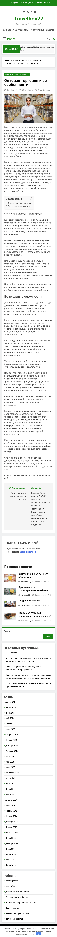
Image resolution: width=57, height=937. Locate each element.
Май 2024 (9, 794)
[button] (28, 199)
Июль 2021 (10, 849)
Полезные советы (14, 919)
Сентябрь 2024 (12, 773)
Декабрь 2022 (11, 843)
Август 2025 (10, 756)
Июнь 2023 (10, 838)
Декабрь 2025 (11, 745)
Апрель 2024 (11, 800)
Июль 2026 (10, 707)
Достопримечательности (17, 891)
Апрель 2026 (11, 724)
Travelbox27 (28, 19)
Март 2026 (10, 729)
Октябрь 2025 (11, 751)
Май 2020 (9, 860)
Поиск (7, 631)
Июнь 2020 (10, 854)
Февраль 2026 (11, 734)
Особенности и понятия (19, 203)
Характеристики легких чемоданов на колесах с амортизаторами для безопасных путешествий (25, 3)
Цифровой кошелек (29, 600)
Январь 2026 (11, 740)
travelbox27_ (12, 90)
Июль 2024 (10, 783)
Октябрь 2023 (11, 832)
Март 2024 (10, 805)
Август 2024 (10, 778)
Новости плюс (12, 908)
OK (39, 934)
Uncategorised (11, 881)
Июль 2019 (10, 865)
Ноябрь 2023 (11, 827)
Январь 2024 (11, 816)
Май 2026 (9, 718)
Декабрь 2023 (11, 821)
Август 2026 (10, 702)
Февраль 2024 (11, 811)
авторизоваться (28, 552)
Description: (11, 653)
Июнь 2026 (10, 713)
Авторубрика (11, 886)
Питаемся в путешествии (17, 913)
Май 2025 (9, 762)
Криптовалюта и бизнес (17, 74)
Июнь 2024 (10, 789)
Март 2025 (10, 767)
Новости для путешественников (20, 902)
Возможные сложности (19, 206)
